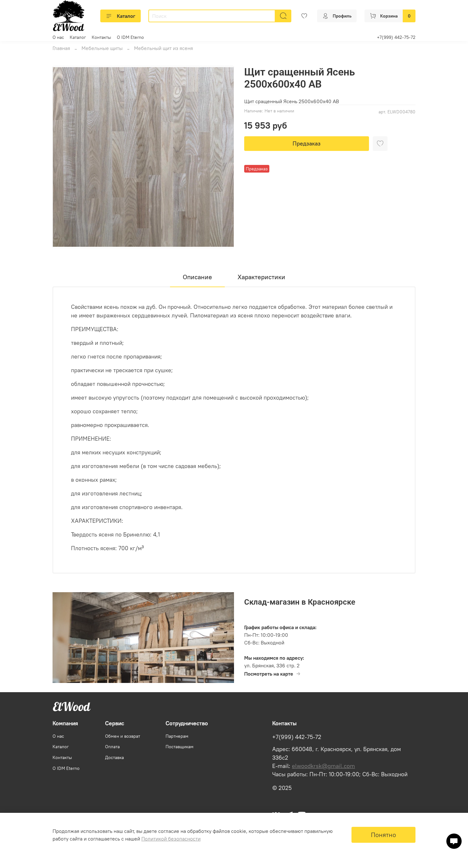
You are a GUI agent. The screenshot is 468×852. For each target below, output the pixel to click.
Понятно (383, 835)
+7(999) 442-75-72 (396, 37)
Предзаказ (307, 143)
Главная (61, 48)
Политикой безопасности (171, 838)
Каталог (126, 16)
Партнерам (177, 736)
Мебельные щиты (102, 48)
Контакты (101, 37)
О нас (58, 37)
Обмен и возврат (122, 736)
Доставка (114, 757)
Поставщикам (180, 746)
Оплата (112, 746)
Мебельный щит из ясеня (163, 48)
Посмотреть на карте (268, 674)
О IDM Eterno (130, 37)
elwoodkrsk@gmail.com (323, 766)
